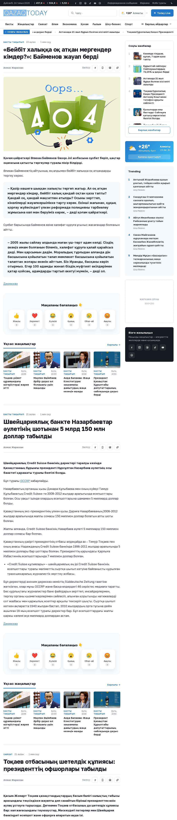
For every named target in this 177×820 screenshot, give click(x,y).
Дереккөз (10, 283)
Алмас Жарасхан (13, 67)
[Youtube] (95, 3)
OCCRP (25, 481)
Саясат (43, 24)
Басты (9, 24)
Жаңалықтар (25, 24)
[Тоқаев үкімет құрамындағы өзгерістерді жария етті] (16, 360)
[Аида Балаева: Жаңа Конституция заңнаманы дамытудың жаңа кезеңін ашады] (77, 360)
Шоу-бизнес (113, 24)
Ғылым (97, 24)
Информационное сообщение (122, 3)
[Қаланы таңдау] (147, 13)
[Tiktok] (90, 3)
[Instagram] (80, 3)
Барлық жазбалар (149, 130)
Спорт (129, 24)
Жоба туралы (159, 3)
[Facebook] (75, 3)
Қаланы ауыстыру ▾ (149, 157)
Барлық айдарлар (156, 24)
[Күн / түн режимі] (172, 3)
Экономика (69, 24)
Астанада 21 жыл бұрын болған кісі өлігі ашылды (80, 32)
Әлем (55, 24)
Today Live (163, 13)
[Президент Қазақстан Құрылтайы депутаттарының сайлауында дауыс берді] (107, 360)
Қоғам (84, 24)
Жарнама (145, 3)
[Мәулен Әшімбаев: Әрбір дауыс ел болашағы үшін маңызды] (47, 360)
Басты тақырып (13, 42)
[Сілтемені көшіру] (117, 68)
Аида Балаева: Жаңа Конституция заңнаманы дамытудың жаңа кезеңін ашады (77, 384)
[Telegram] (102, 68)
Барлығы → (113, 344)
